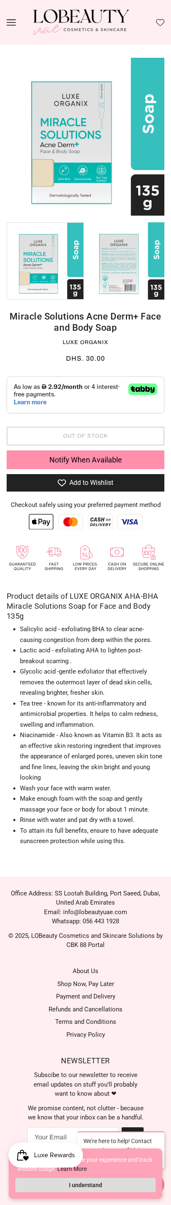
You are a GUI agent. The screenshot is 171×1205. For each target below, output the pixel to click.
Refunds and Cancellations (85, 1009)
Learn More (72, 1169)
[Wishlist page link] (160, 22)
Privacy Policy (85, 1034)
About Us (85, 971)
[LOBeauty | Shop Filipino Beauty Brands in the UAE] (81, 22)
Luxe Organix (85, 342)
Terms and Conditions (85, 1021)
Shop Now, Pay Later (85, 984)
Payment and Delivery (85, 996)
